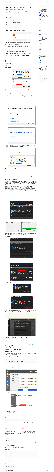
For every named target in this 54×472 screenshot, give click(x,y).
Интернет (18, 4)
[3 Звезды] (6, 417)
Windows (7, 4)
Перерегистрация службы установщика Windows (13, 20)
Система (46, 4)
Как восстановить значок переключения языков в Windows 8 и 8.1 (43, 35)
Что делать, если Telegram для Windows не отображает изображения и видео (43, 42)
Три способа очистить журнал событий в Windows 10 (43, 56)
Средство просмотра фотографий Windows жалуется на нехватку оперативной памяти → (29, 423)
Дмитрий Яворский (13, 9)
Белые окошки (9, 1)
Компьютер (24, 4)
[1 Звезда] (5, 417)
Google (45, 81)
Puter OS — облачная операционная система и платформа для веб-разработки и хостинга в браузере (43, 15)
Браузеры (41, 78)
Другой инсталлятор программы (11, 24)
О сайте (44, 470)
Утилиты (45, 78)
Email (6, 461)
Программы (13, 4)
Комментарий (7, 449)
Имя (6, 459)
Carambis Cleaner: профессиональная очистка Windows (43, 69)
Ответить (35, 442)
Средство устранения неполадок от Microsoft (13, 22)
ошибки (41, 81)
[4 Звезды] (7, 417)
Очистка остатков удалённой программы (12, 27)
